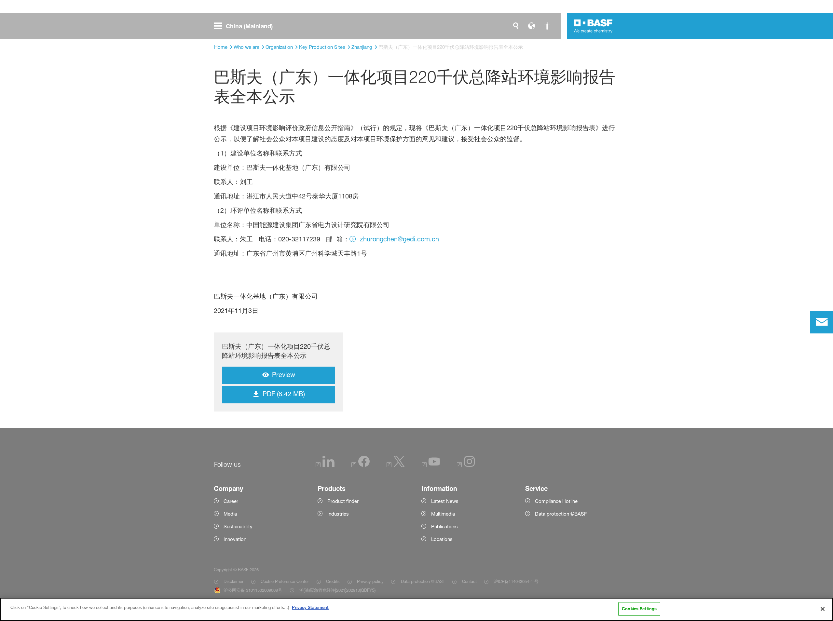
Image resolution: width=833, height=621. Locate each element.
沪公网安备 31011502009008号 (253, 590)
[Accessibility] (547, 26)
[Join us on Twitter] (395, 465)
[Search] (516, 26)
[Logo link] (593, 26)
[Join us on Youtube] (430, 465)
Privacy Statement (310, 607)
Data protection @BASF (422, 581)
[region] (416, 609)
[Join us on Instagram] (466, 465)
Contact (469, 581)
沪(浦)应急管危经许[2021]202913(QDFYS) (337, 590)
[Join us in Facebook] (360, 465)
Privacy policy (370, 581)
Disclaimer (233, 581)
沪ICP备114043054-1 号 (516, 581)
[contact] (821, 322)
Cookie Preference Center (285, 581)
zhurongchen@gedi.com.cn (399, 239)
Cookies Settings (639, 608)
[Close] (822, 609)
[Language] (531, 26)
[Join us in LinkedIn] (325, 465)
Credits (333, 581)
